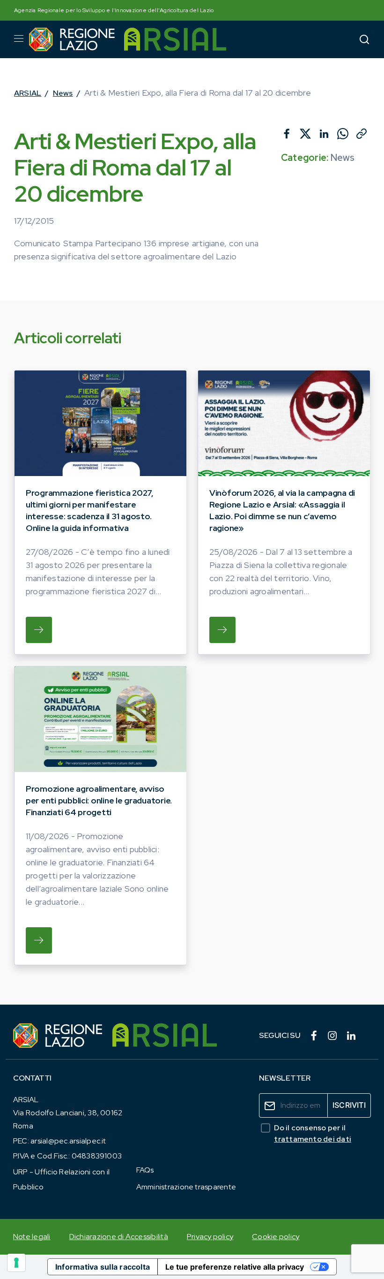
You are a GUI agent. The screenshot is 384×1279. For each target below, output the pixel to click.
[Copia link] (361, 133)
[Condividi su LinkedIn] (324, 133)
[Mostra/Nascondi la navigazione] (18, 38)
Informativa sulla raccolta (102, 1266)
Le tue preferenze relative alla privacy (234, 1266)
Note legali (32, 1236)
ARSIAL (27, 93)
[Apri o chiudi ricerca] (364, 39)
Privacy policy (210, 1236)
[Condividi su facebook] (286, 133)
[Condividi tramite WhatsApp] (342, 133)
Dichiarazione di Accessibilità (118, 1236)
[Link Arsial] (164, 1035)
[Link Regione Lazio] (58, 1035)
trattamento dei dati (312, 1139)
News (63, 93)
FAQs (145, 1170)
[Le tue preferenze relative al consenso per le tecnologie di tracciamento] (16, 1262)
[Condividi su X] (305, 133)
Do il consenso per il (312, 1133)
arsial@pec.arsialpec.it (68, 1141)
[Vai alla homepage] (72, 39)
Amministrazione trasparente (186, 1187)
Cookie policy (275, 1236)
